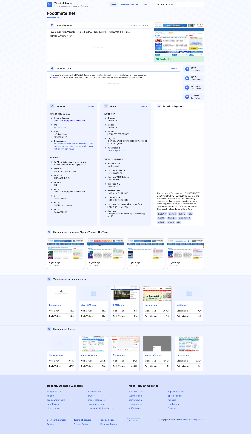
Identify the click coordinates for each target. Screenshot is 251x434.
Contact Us (133, 420)
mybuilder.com (136, 391)
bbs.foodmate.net (79, 143)
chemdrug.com (89, 355)
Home (113, 5)
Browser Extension (129, 5)
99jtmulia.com (135, 395)
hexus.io (172, 400)
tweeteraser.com (96, 404)
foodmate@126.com (116, 150)
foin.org (172, 408)
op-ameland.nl (175, 395)
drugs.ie (92, 395)
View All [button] (174, 68)
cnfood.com (151, 305)
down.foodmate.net (62, 143)
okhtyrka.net (53, 408)
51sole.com (119, 355)
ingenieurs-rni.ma (176, 391)
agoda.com (173, 404)
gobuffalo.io (53, 404)
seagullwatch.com (56, 400)
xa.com (50, 395)
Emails (147, 5)
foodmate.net (53, 18)
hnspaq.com (55, 305)
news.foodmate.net (73, 146)
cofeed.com (183, 355)
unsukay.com (135, 404)
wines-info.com (153, 355)
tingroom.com (56, 355)
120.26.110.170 (60, 127)
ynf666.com (135, 408)
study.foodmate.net (66, 149)
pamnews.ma (135, 400)
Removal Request (109, 424)
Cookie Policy (107, 420)
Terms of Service (82, 420)
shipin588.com (88, 305)
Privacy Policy (81, 424)
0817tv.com (119, 305)
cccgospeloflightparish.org (101, 408)
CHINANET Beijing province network (69, 121)
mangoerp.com (54, 391)
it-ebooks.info (94, 391)
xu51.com (182, 305)
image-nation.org (96, 400)
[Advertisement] (99, 54)
